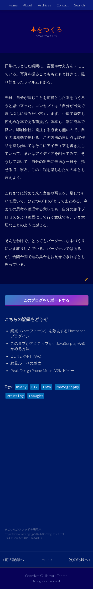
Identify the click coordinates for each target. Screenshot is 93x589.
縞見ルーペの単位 (25, 363)
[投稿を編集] (86, 280)
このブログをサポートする (46, 300)
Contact (63, 5)
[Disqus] (46, 467)
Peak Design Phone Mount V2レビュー (42, 370)
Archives (44, 5)
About (27, 5)
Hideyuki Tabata (55, 576)
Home (13, 5)
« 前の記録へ (13, 559)
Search (79, 5)
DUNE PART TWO (25, 356)
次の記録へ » (80, 559)
